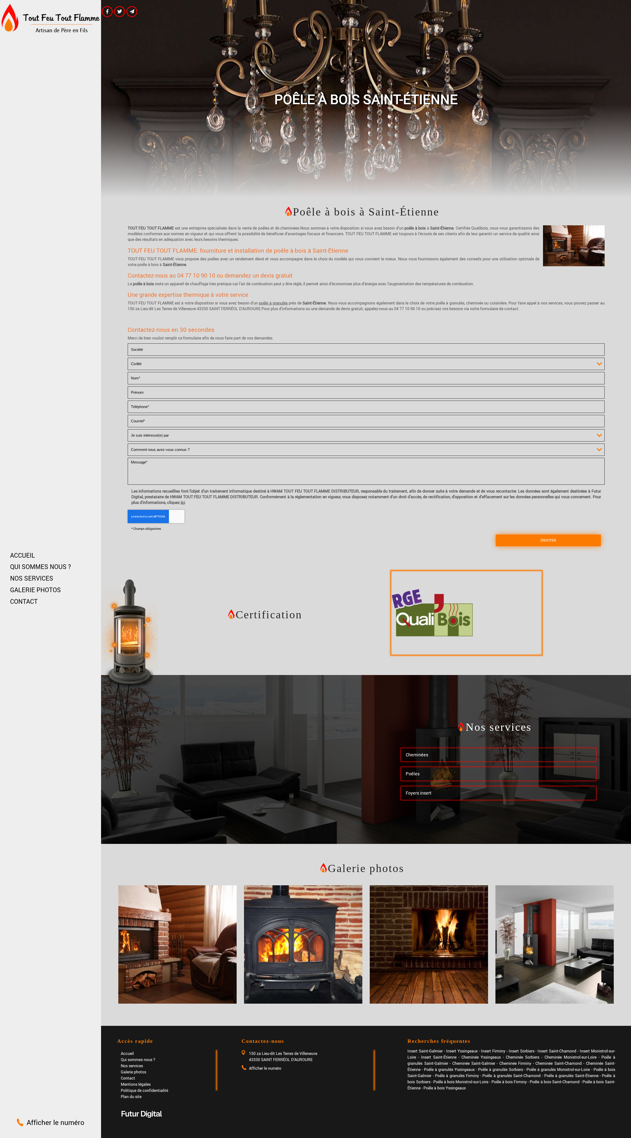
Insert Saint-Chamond (557, 1050)
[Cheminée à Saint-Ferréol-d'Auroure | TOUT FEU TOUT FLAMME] (303, 944)
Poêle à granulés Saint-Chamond (511, 1075)
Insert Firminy (493, 1050)
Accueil (22, 555)
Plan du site (131, 1096)
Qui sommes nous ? (40, 567)
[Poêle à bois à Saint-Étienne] (574, 245)
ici (183, 502)
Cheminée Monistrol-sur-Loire (570, 1057)
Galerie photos (35, 590)
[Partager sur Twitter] (119, 11)
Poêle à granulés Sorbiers (500, 1069)
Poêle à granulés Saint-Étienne (571, 1075)
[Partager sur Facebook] (107, 11)
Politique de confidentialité (144, 1090)
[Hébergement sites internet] (141, 1122)
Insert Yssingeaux (462, 1050)
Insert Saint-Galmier (425, 1050)
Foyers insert (418, 793)
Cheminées (417, 755)
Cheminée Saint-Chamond (558, 1063)
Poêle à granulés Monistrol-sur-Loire (558, 1069)
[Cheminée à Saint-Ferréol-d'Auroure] (429, 944)
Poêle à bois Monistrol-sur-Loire (460, 1081)
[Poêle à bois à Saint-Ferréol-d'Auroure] (554, 944)
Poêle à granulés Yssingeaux (449, 1069)
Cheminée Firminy (515, 1063)
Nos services (31, 578)
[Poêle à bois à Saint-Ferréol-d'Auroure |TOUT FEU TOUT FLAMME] (177, 944)
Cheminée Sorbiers (522, 1057)
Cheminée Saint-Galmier (473, 1063)
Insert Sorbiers (521, 1050)
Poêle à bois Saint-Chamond (554, 1081)
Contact (24, 601)
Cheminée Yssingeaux (481, 1057)
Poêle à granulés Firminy (457, 1075)
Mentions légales (136, 1084)
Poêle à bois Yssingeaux (444, 1087)
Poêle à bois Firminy (509, 1081)
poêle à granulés (273, 302)
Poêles (413, 774)
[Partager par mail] (131, 11)
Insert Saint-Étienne (438, 1057)
